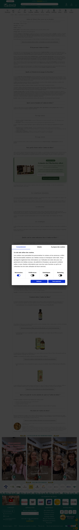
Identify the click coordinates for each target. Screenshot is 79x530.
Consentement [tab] (21, 247)
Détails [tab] (39, 247)
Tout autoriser (56, 281)
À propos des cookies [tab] (58, 247)
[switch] (32, 275)
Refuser (39, 281)
